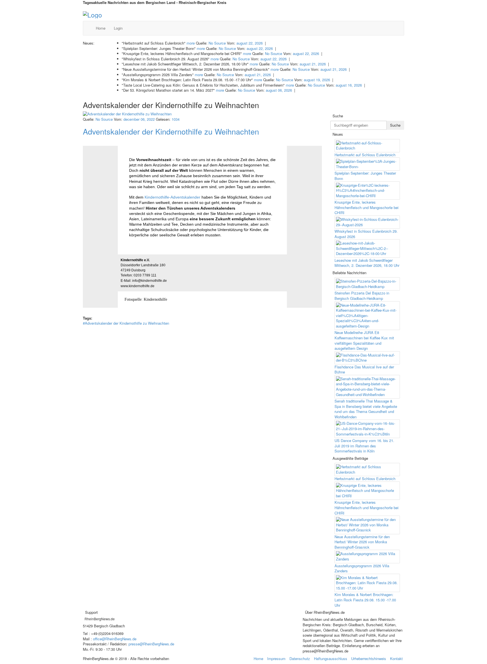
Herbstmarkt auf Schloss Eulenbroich (365, 154)
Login (118, 28)
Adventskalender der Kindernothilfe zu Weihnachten (171, 131)
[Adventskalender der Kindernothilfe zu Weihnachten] (202, 114)
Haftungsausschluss (330, 658)
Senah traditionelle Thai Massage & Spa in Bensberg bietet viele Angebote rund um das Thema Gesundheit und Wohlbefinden (366, 408)
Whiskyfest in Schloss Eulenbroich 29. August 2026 (366, 233)
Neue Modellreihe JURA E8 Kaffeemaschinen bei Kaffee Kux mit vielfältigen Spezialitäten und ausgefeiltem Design (364, 340)
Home (100, 28)
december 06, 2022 (139, 119)
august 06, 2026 (279, 90)
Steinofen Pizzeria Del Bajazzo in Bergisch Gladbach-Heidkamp (362, 295)
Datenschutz (299, 658)
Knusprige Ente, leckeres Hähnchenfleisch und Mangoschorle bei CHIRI (367, 207)
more (191, 43)
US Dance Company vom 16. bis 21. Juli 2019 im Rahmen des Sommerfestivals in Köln (364, 446)
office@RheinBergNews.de (114, 638)
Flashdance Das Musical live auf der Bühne (364, 369)
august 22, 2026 (249, 43)
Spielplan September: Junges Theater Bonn (365, 175)
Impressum (276, 658)
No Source (217, 43)
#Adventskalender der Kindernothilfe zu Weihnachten (126, 323)
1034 (176, 119)
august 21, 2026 (313, 64)
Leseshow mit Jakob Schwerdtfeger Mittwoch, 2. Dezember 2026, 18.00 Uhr (367, 263)
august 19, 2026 (317, 79)
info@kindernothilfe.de (149, 281)
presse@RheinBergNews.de (151, 644)
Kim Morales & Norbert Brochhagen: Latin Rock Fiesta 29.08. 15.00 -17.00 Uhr (365, 600)
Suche (395, 125)
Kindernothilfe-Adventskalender (172, 197)
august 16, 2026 (349, 85)
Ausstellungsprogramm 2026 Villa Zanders (362, 568)
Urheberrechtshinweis (368, 658)
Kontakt (396, 658)
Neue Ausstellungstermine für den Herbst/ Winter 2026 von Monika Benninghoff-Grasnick (362, 542)
